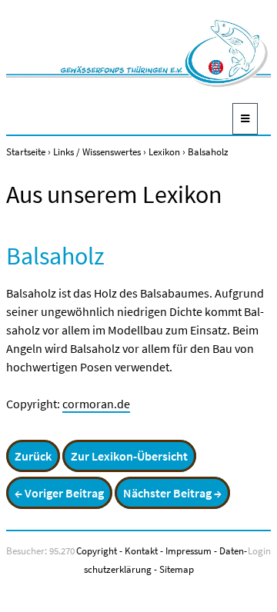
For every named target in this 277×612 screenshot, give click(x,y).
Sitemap (176, 569)
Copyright (96, 550)
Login (259, 550)
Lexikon (164, 151)
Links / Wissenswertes (97, 151)
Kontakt (141, 550)
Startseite (25, 151)
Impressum (188, 550)
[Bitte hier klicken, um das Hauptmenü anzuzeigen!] (245, 119)
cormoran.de (96, 403)
